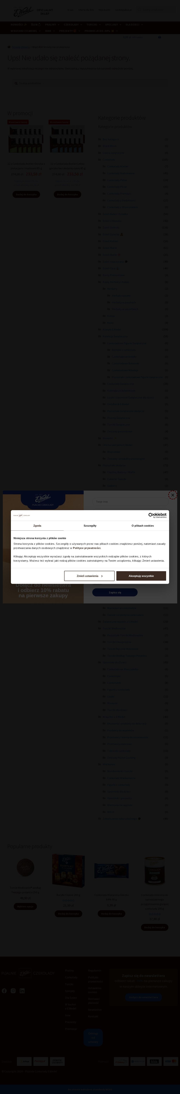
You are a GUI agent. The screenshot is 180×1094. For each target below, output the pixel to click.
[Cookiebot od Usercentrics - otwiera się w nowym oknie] (151, 515)
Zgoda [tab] (37, 525)
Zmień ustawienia (87, 575)
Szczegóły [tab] (90, 525)
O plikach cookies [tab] (143, 525)
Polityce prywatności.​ (87, 547)
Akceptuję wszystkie (141, 575)
